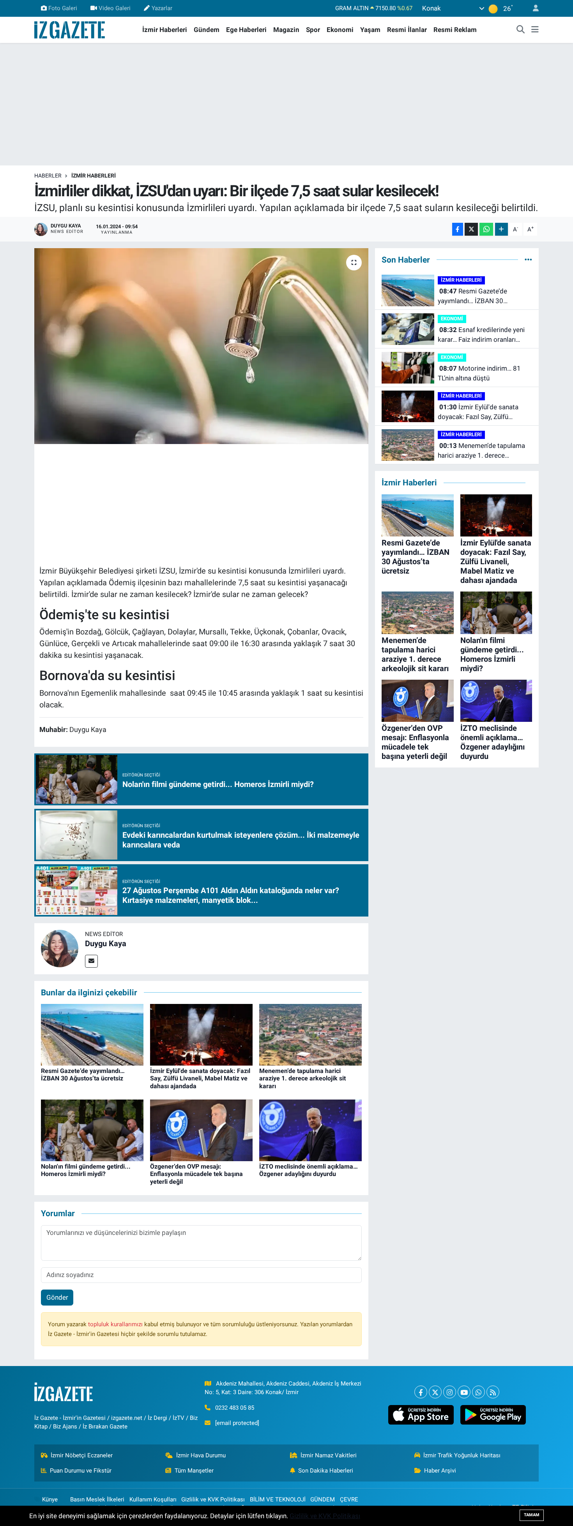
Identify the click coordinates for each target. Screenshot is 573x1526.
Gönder (57, 1297)
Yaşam (370, 30)
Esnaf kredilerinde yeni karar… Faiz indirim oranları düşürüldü (481, 335)
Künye (50, 1499)
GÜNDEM (322, 1499)
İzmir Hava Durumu (201, 1455)
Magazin (286, 30)
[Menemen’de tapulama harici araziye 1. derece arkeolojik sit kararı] (310, 1034)
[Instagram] (449, 1392)
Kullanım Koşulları (153, 1499)
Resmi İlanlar (407, 30)
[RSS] (492, 1392)
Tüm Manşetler (194, 1470)
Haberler (48, 175)
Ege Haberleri (246, 30)
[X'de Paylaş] (471, 229)
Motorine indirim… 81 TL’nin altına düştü (479, 373)
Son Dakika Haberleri (325, 1470)
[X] (435, 1392)
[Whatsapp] (478, 1392)
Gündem (206, 30)
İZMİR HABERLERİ (93, 175)
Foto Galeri (62, 8)
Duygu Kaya (105, 943)
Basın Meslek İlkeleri (97, 1499)
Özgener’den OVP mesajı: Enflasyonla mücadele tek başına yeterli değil (196, 1174)
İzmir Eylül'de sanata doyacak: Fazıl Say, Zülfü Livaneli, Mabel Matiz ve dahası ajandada (200, 1078)
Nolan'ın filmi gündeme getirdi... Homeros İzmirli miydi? (86, 1170)
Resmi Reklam (455, 30)
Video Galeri (115, 8)
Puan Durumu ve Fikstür (80, 1470)
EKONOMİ (452, 319)
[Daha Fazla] (501, 229)
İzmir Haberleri (164, 30)
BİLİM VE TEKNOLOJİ (278, 1499)
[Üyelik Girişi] (532, 8)
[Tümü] (528, 259)
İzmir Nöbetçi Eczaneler (82, 1455)
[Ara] (520, 30)
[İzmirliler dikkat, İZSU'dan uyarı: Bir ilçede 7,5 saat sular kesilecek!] (201, 346)
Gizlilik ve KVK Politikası (213, 1499)
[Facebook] (420, 1392)
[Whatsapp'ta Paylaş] (486, 229)
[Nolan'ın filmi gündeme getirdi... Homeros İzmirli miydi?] (92, 1130)
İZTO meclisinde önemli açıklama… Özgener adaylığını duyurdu (308, 1170)
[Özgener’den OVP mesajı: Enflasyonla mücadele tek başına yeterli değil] (201, 1130)
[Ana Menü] (535, 30)
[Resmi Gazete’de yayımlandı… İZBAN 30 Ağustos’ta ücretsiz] (92, 1034)
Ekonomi (340, 30)
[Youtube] (464, 1392)
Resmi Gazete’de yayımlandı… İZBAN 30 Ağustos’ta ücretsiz (83, 1074)
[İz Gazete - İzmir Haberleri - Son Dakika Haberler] (70, 29)
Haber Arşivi (440, 1470)
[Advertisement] (286, 104)
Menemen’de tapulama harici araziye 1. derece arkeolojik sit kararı (302, 1078)
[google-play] (492, 1415)
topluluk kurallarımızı (116, 1324)
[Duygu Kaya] (59, 948)
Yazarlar (162, 8)
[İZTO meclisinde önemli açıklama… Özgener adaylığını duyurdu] (310, 1130)
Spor (313, 30)
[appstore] (420, 1415)
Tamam (531, 1514)
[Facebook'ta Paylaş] (457, 229)
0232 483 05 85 (234, 1407)
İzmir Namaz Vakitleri (329, 1455)
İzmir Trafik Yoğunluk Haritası (461, 1455)
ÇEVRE (349, 1499)
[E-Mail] (91, 961)
